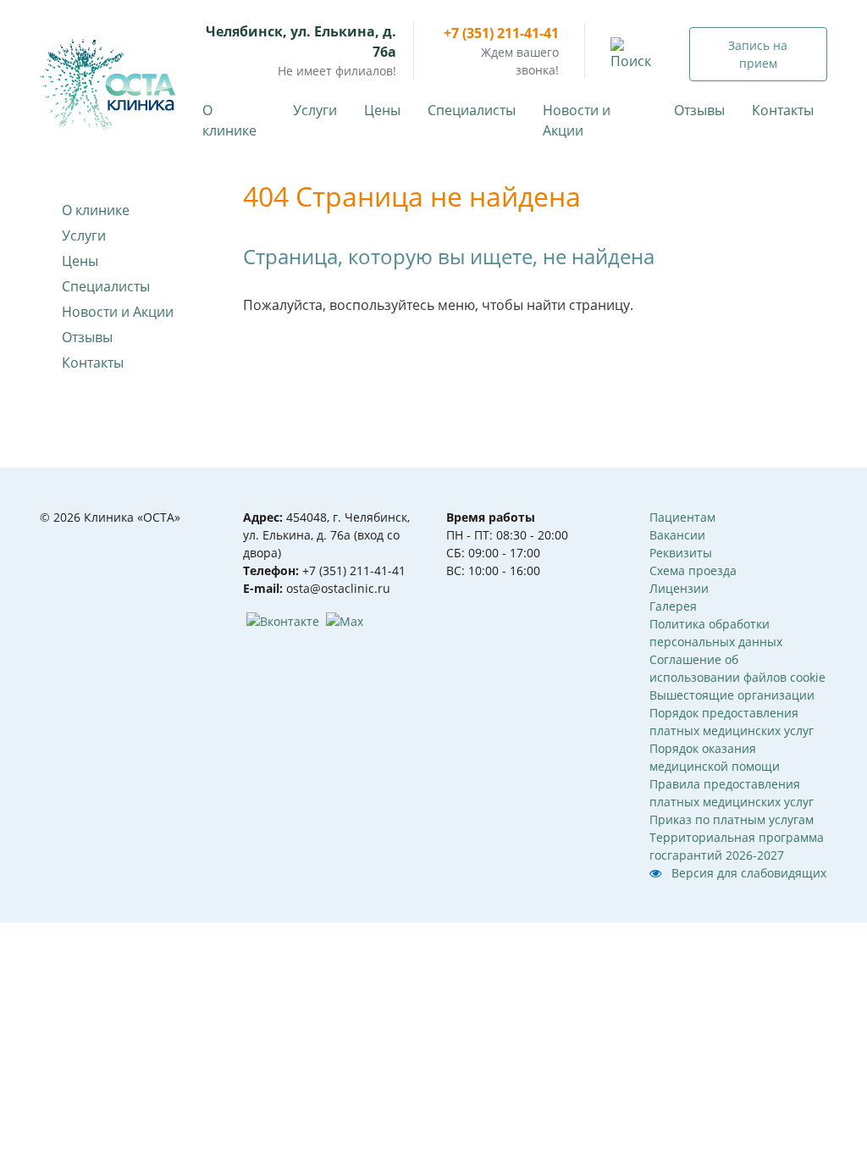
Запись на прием (757, 54)
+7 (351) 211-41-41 (501, 33)
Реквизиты (680, 553)
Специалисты (472, 110)
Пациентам (682, 517)
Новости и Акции (576, 120)
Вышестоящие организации (732, 695)
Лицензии (679, 588)
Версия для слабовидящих (747, 873)
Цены (382, 110)
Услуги (315, 110)
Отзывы (699, 110)
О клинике (229, 120)
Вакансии (677, 535)
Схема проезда (693, 570)
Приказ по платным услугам (731, 819)
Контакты (783, 110)
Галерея (673, 606)
